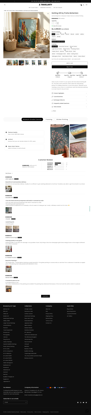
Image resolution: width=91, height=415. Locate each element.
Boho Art (5, 311)
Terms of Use (49, 320)
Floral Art (5, 327)
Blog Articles (70, 309)
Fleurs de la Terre (29, 318)
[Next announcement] (76, 1)
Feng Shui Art (6, 339)
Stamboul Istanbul (29, 330)
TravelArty (9, 411)
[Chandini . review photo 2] (16, 229)
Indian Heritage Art (8, 362)
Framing (49, 119)
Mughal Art (6, 379)
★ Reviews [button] (89, 208)
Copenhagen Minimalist (31, 353)
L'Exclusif (27, 344)
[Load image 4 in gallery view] (27, 62)
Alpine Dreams (28, 325)
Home (5, 10)
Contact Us (48, 323)
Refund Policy (49, 318)
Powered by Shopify (15, 411)
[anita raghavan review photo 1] (9, 189)
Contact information (54, 411)
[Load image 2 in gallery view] (15, 62)
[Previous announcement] (14, 1)
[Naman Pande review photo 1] (9, 289)
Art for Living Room (8, 351)
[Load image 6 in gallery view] (40, 62)
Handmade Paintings (8, 318)
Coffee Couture (29, 313)
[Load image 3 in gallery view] (21, 62)
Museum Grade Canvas (32, 119)
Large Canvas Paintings (9, 323)
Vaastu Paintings (7, 341)
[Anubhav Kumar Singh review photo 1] (9, 249)
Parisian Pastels (28, 327)
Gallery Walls (6, 320)
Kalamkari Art (6, 369)
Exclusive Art (6, 332)
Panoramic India (29, 311)
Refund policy (23, 411)
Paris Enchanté (28, 341)
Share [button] (54, 111)
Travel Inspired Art (7, 330)
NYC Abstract (28, 332)
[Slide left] (4, 62)
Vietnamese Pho (29, 339)
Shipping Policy (49, 316)
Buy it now (70, 67)
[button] (4, 4)
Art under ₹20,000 (7, 360)
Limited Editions (7, 325)
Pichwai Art (6, 367)
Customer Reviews (71, 313)
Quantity (54, 21)
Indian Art (5, 313)
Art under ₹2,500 (7, 355)
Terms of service (37, 411)
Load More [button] (45, 296)
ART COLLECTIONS (11, 10)
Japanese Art (6, 381)
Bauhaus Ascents (29, 358)
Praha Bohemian (29, 320)
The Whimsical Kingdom (31, 337)
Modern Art (6, 316)
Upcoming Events (71, 311)
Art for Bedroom (7, 353)
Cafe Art (5, 337)
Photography (6, 334)
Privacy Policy (49, 313)
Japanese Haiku (28, 323)
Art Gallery (69, 316)
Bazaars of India (29, 348)
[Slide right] (48, 62)
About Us (48, 309)
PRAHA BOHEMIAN (19, 10)
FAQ (47, 311)
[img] (9, 177)
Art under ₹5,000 (7, 358)
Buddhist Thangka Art (8, 376)
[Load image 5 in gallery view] (34, 62)
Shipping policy (46, 411)
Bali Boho (27, 346)
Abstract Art (6, 309)
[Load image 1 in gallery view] (9, 62)
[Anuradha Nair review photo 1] (9, 210)
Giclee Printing (62, 119)
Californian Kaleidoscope (31, 334)
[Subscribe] (25, 402)
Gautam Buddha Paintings (9, 344)
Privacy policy (30, 411)
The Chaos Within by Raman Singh (33, 355)
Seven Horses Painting (8, 346)
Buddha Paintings (29, 351)
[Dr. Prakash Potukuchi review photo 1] (9, 269)
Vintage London (28, 309)
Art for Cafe (6, 348)
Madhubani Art (7, 365)
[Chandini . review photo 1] (9, 229)
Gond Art (5, 372)
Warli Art (5, 374)
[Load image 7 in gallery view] (46, 62)
